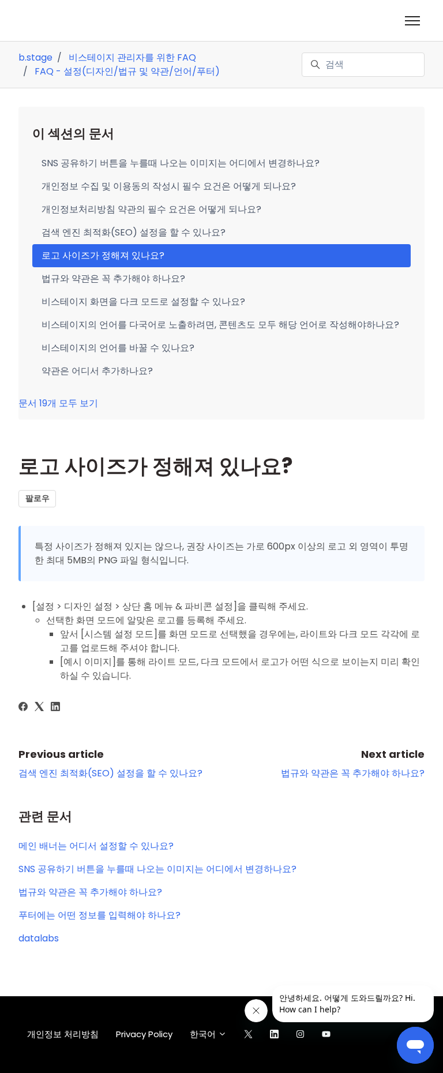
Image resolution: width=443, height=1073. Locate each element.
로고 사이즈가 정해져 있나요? (103, 255)
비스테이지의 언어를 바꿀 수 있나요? (118, 347)
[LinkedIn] (55, 708)
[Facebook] (23, 708)
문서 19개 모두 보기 (58, 403)
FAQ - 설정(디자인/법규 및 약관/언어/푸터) (127, 71)
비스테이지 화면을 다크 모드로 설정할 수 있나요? (143, 301)
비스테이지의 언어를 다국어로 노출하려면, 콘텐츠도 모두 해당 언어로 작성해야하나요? (220, 324)
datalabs (38, 938)
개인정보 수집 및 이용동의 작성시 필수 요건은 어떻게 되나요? (169, 186)
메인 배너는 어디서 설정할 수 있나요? (96, 846)
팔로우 (37, 498)
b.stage (35, 57)
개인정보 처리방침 (63, 1034)
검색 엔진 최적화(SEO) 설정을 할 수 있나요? (110, 773)
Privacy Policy (144, 1034)
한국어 (204, 1034)
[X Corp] (39, 708)
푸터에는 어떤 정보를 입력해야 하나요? (99, 915)
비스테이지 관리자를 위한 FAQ (132, 57)
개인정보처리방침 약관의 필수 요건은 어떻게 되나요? (151, 209)
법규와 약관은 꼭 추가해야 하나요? (353, 773)
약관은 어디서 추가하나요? (97, 370)
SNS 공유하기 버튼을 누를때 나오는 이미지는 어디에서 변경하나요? (157, 869)
